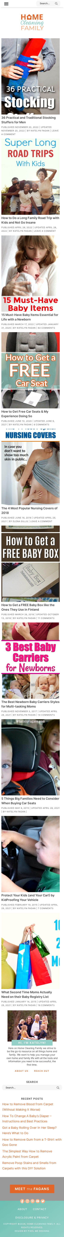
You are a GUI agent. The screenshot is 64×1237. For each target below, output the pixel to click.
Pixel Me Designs (38, 1231)
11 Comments (46, 618)
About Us (21, 1071)
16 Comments (46, 1005)
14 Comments (46, 715)
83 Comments (46, 328)
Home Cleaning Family (32, 22)
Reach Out (41, 1071)
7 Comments (46, 908)
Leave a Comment (45, 231)
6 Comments (41, 424)
